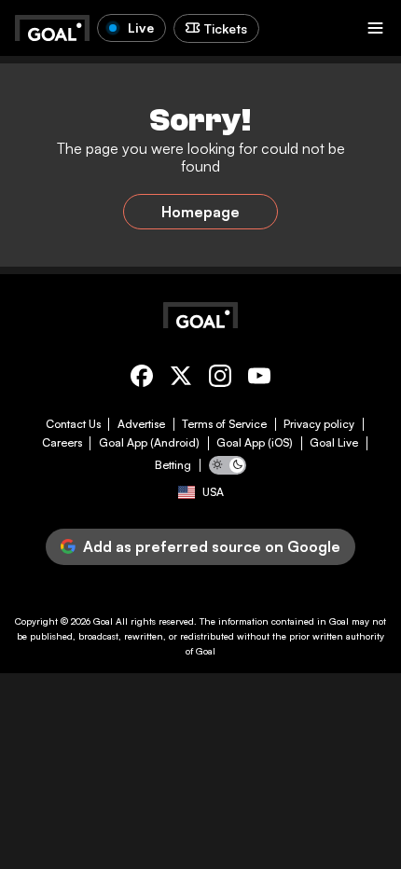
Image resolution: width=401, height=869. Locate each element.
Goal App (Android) (149, 442)
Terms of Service (224, 424)
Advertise (141, 424)
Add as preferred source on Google (211, 546)
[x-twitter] (181, 379)
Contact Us (73, 424)
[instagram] (220, 379)
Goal (103, 621)
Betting (173, 465)
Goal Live (334, 442)
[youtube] (259, 379)
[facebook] (142, 379)
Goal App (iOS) (254, 442)
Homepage (200, 211)
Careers (62, 442)
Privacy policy (318, 424)
